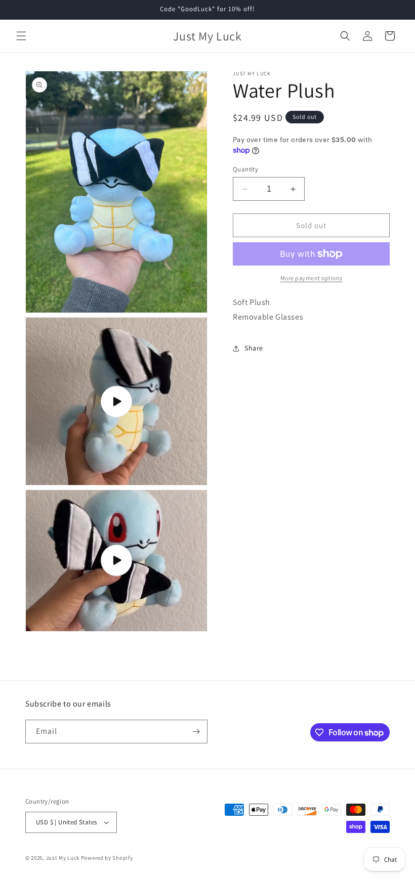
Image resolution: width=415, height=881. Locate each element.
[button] (21, 36)
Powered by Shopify (107, 857)
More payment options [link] (311, 278)
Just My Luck (62, 857)
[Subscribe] (196, 731)
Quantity (245, 169)
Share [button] (253, 348)
